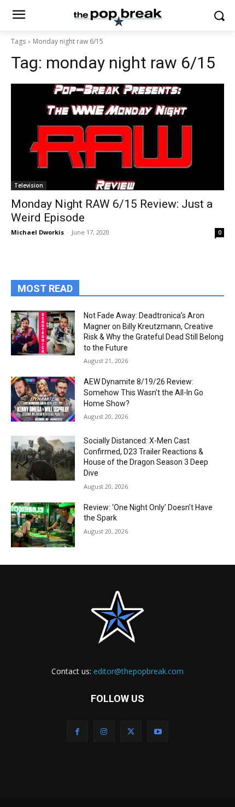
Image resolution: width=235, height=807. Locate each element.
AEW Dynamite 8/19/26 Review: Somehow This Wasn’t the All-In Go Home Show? (143, 392)
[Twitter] (131, 731)
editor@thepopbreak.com (138, 671)
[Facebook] (77, 731)
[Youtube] (157, 731)
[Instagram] (104, 731)
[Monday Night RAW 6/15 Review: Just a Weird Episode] (117, 137)
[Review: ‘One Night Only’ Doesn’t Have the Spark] (43, 524)
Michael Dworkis (37, 232)
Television (28, 185)
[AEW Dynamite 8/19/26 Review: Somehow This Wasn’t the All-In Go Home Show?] (43, 399)
